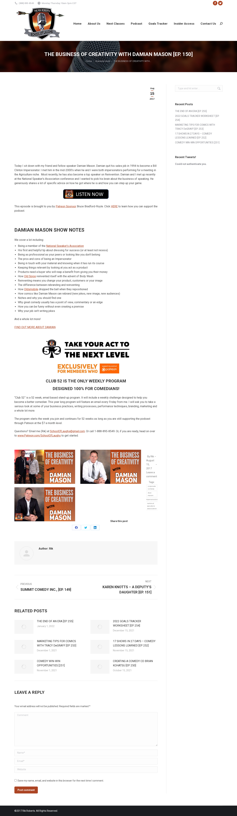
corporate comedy (152, 487)
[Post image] (23, 627)
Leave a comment (151, 474)
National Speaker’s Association (65, 246)
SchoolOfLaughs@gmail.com (67, 431)
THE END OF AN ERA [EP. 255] (55, 621)
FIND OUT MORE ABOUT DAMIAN (35, 327)
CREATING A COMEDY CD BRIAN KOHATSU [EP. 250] (133, 663)
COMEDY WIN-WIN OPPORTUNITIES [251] (51, 663)
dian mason (151, 494)
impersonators (152, 499)
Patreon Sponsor (66, 206)
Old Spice (30, 276)
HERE (114, 206)
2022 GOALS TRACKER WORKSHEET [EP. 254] (127, 623)
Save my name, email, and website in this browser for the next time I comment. (61, 780)
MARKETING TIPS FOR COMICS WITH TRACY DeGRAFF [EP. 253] (56, 643)
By (150, 456)
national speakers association (152, 506)
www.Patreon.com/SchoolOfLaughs (39, 435)
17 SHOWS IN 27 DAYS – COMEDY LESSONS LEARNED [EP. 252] (134, 643)
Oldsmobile (31, 289)
